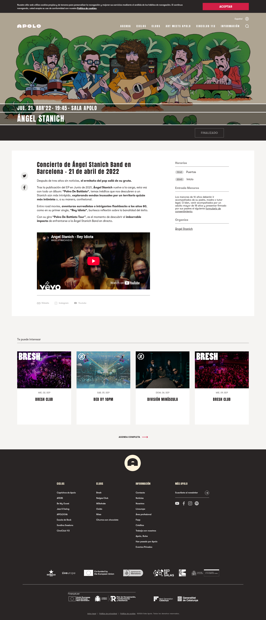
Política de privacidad (108, 614)
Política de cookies (86, 8)
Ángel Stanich (184, 229)
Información (230, 26)
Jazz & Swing (63, 509)
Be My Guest (63, 503)
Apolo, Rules (142, 536)
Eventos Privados (144, 547)
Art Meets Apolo (178, 26)
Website (45, 303)
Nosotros (140, 503)
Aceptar (225, 6)
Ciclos (141, 26)
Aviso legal (91, 614)
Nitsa (98, 514)
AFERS (60, 498)
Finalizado (209, 133)
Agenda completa (130, 437)
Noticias (139, 498)
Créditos (140, 525)
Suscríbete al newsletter (186, 492)
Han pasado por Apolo (146, 541)
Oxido (99, 509)
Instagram (64, 303)
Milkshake (101, 503)
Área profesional (143, 514)
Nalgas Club (102, 498)
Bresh (99, 492)
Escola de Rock (64, 520)
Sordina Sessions (65, 525)
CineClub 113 (206, 26)
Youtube (82, 303)
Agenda (125, 26)
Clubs (156, 26)
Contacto (140, 492)
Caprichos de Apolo (66, 492)
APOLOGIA (62, 514)
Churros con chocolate (107, 520)
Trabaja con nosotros (146, 530)
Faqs (138, 520)
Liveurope (140, 509)
